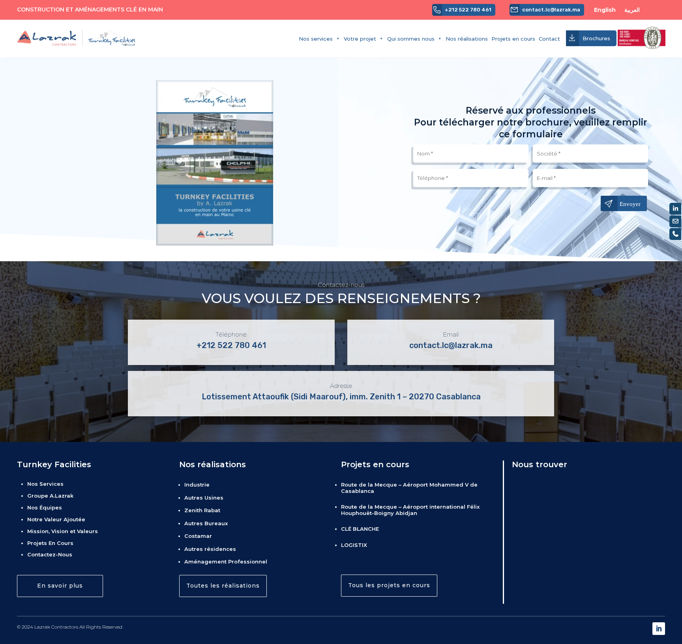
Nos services (316, 39)
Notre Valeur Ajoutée (56, 519)
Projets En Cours (50, 543)
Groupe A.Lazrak (50, 495)
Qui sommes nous (411, 39)
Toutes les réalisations (223, 585)
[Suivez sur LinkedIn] (658, 628)
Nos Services (45, 484)
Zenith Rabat (202, 510)
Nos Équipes (44, 507)
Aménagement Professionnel (225, 561)
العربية (633, 10)
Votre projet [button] (360, 39)
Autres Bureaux (206, 523)
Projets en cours (513, 39)
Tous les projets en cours (389, 585)
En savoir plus (60, 585)
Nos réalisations (467, 39)
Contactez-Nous (49, 554)
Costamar (198, 536)
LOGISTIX (354, 545)
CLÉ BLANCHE (360, 529)
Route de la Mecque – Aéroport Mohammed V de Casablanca (409, 487)
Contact (549, 39)
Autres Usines (203, 497)
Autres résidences (210, 549)
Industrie (197, 484)
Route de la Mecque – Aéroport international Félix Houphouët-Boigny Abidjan (410, 510)
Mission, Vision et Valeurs (62, 531)
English (608, 10)
